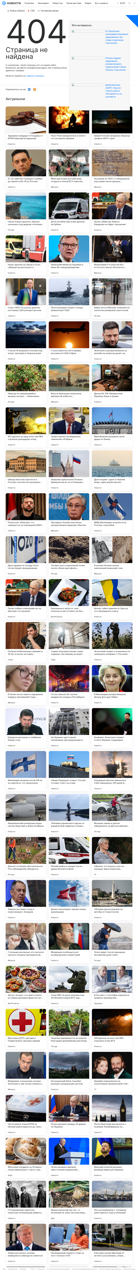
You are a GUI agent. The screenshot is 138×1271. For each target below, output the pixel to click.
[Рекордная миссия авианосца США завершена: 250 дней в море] (112, 771)
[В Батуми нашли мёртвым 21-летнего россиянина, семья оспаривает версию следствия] (112, 1244)
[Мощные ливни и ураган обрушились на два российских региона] (112, 814)
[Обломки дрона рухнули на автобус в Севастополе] (112, 900)
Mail (4, 1269)
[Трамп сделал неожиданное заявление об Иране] (69, 427)
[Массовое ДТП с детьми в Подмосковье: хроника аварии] (26, 1029)
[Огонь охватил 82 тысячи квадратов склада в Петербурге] (69, 685)
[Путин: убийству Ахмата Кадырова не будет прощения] (112, 212)
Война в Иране (17, 11)
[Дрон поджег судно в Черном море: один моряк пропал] (112, 470)
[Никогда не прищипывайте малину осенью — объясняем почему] (26, 384)
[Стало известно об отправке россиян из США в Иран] (69, 341)
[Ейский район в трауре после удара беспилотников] (69, 857)
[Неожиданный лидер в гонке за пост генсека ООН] (69, 1244)
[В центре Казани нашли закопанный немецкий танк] (112, 556)
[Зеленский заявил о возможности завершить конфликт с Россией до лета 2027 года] (112, 642)
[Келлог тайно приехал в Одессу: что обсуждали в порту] (112, 599)
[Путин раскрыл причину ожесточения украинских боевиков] (69, 1158)
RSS (32, 1269)
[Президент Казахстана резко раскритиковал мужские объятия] (69, 513)
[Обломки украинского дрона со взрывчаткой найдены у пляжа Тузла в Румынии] (69, 814)
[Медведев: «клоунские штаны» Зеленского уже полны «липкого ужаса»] (26, 1072)
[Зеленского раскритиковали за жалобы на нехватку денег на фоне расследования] (112, 341)
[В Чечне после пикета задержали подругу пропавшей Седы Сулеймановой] (26, 685)
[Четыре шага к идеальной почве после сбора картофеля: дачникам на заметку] (69, 556)
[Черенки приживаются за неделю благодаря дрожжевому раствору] (69, 1029)
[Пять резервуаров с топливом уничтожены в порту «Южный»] (112, 1201)
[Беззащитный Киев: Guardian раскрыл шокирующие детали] (69, 1072)
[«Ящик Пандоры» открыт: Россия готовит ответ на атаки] (69, 771)
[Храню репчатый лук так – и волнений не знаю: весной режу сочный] (69, 1201)
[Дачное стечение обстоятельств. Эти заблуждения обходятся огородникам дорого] (26, 857)
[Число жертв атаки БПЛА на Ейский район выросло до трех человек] (26, 1115)
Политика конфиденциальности (84, 1269)
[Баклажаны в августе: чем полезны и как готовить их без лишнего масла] (69, 599)
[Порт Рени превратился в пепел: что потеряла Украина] (69, 126)
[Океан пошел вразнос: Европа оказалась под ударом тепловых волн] (26, 212)
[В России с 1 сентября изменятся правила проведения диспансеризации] (112, 986)
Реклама (23, 1269)
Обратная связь (129, 1269)
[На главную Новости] (13, 3)
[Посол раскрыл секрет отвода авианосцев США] (69, 298)
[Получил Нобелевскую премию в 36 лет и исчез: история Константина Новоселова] (26, 642)
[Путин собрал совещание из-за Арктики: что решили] (26, 599)
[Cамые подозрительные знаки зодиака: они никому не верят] (69, 642)
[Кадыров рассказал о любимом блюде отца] (26, 728)
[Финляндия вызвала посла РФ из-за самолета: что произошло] (26, 771)
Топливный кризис (50, 11)
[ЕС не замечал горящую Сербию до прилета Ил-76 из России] (26, 169)
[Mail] (4, 3)
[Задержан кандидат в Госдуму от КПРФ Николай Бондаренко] (26, 126)
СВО (32, 11)
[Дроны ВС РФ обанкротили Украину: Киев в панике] (112, 384)
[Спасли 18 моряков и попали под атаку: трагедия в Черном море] (26, 341)
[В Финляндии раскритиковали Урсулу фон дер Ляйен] (112, 685)
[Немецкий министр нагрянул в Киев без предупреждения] (69, 255)
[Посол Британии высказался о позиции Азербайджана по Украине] (112, 1115)
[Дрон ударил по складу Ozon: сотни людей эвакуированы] (26, 556)
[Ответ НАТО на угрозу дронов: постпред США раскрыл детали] (26, 298)
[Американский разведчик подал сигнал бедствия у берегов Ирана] (26, 814)
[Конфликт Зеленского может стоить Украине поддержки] (112, 728)
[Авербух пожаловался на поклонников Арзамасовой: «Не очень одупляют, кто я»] (112, 1072)
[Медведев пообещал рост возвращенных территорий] (69, 943)
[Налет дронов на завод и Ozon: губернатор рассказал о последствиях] (26, 255)
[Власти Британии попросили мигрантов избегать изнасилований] (69, 384)
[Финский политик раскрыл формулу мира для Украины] (112, 1158)
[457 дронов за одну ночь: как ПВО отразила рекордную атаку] (26, 427)
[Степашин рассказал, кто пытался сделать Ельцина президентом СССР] (26, 943)
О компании (12, 1269)
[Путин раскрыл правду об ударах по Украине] (69, 1115)
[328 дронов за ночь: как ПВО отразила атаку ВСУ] (112, 1029)
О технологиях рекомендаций (58, 1269)
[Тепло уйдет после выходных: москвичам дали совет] (112, 943)
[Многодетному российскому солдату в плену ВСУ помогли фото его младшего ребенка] (69, 169)
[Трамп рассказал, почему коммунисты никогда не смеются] (26, 1244)
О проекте (41, 1269)
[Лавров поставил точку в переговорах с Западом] (26, 900)
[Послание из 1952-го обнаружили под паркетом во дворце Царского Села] (112, 169)
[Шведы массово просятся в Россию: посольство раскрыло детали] (26, 470)
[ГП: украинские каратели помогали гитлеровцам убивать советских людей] (26, 1201)
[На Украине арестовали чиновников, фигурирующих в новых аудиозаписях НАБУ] (69, 728)
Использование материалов (110, 1269)
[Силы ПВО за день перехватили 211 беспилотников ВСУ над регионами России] (69, 986)
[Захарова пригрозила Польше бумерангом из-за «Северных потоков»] (69, 470)
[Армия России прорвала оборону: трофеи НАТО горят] (112, 126)
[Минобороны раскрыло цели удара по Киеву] (112, 427)
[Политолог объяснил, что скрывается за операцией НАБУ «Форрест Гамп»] (26, 513)
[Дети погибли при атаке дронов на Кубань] (69, 212)
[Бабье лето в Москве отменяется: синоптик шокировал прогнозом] (112, 298)
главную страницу (35, 76)
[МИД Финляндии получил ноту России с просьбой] (112, 513)
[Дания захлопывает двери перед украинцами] (69, 900)
